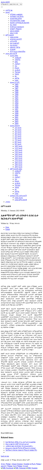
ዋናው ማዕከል (5, 464)
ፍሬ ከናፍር (13, 45)
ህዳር (16, 62)
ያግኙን (8, 202)
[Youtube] (31, 468)
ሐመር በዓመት (15, 126)
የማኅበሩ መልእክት (16, 14)
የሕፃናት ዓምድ (15, 47)
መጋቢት (17, 70)
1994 (16, 103)
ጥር (16, 66)
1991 (16, 97)
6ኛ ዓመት (18, 138)
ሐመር (8, 12)
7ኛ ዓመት (18, 140)
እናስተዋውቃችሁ (16, 18)
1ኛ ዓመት (18, 128)
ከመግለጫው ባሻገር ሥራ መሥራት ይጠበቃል (20, 442)
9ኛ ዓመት (18, 144)
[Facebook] (7, 468)
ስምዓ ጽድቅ (10, 35)
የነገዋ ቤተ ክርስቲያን (17, 27)
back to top (5, 456)
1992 (16, 99)
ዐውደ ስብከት (14, 31)
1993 (16, 101)
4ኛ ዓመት (18, 134)
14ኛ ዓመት (18, 154)
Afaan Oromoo (17, 464)
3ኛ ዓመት (18, 132)
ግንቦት (17, 74)
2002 (16, 119)
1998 (16, 111)
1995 (16, 105)
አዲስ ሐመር (19, 198)
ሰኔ (16, 76)
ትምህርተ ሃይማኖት (17, 16)
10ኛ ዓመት (18, 146)
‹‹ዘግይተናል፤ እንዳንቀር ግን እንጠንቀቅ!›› (19, 446)
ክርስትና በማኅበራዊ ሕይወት (19, 23)
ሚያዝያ (17, 72)
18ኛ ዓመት (18, 163)
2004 (16, 123)
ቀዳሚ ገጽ (9, 10)
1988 (16, 91)
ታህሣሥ (17, 64)
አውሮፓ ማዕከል (6, 466)
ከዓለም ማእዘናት (16, 29)
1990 (16, 95)
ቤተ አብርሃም (14, 43)
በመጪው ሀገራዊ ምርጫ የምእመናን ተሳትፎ (21, 448)
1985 (16, 84)
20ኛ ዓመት (18, 167)
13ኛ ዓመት (18, 152)
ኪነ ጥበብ (13, 25)
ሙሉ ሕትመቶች (11, 53)
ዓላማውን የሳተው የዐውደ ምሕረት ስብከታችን (21, 450)
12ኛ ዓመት (18, 150)
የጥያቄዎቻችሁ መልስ (17, 21)
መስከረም (18, 58)
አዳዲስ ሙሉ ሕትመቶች (18, 196)
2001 (16, 117)
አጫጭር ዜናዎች (16, 39)
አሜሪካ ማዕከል (35, 464)
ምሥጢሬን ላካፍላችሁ (17, 51)
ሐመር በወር (14, 56)
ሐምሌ (17, 78)
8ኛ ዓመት (18, 142)
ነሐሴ (16, 80)
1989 (16, 93)
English (26, 464)
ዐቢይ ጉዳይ (14, 33)
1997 (16, 109)
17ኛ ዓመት (18, 161)
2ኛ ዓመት (18, 130)
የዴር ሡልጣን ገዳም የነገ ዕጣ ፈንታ (17, 444)
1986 (16, 86)
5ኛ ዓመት (18, 136)
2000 (16, 115)
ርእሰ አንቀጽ (14, 37)
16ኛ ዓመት (18, 158)
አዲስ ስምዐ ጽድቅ (21, 200)
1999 (16, 113)
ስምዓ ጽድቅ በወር (16, 169)
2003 (16, 121)
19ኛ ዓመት (18, 165)
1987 (16, 88)
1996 (16, 107)
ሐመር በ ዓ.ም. (15, 82)
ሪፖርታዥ (13, 41)
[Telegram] (20, 468)
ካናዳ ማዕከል (17, 466)
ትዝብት (13, 49)
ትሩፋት (25, 466)
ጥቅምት (17, 60)
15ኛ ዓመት (18, 156)
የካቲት (17, 68)
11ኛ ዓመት (18, 148)
